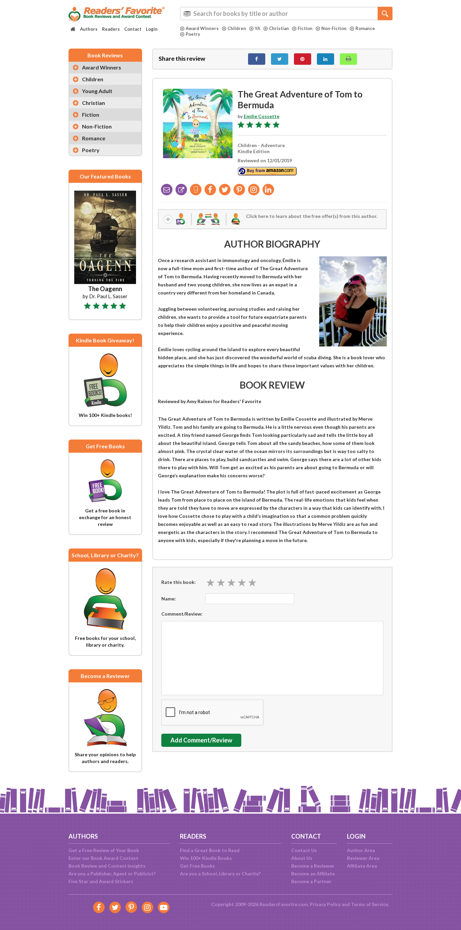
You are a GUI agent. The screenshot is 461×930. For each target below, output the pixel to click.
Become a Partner (311, 881)
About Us (301, 858)
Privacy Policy (325, 904)
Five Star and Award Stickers (101, 881)
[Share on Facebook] (256, 59)
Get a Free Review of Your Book (104, 850)
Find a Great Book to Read (210, 850)
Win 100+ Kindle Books (206, 858)
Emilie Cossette (261, 116)
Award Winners (202, 28)
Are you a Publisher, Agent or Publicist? (112, 873)
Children (236, 28)
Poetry (193, 34)
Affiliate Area (362, 866)
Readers (111, 29)
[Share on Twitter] (279, 59)
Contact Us (304, 850)
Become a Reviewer (312, 866)
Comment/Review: (181, 614)
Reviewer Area (363, 858)
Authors (89, 29)
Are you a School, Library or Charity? (220, 873)
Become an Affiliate (313, 873)
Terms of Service (369, 904)
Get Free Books (197, 866)
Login (152, 29)
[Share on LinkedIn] (325, 59)
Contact (132, 29)
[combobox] (286, 13)
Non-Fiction (334, 28)
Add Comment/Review (201, 740)
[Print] (348, 59)
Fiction (305, 28)
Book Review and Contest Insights (107, 866)
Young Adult (97, 91)
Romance (365, 28)
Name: (168, 598)
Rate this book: (178, 582)
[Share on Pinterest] (302, 59)
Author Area (361, 850)
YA (257, 28)
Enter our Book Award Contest (103, 858)
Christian (279, 28)
